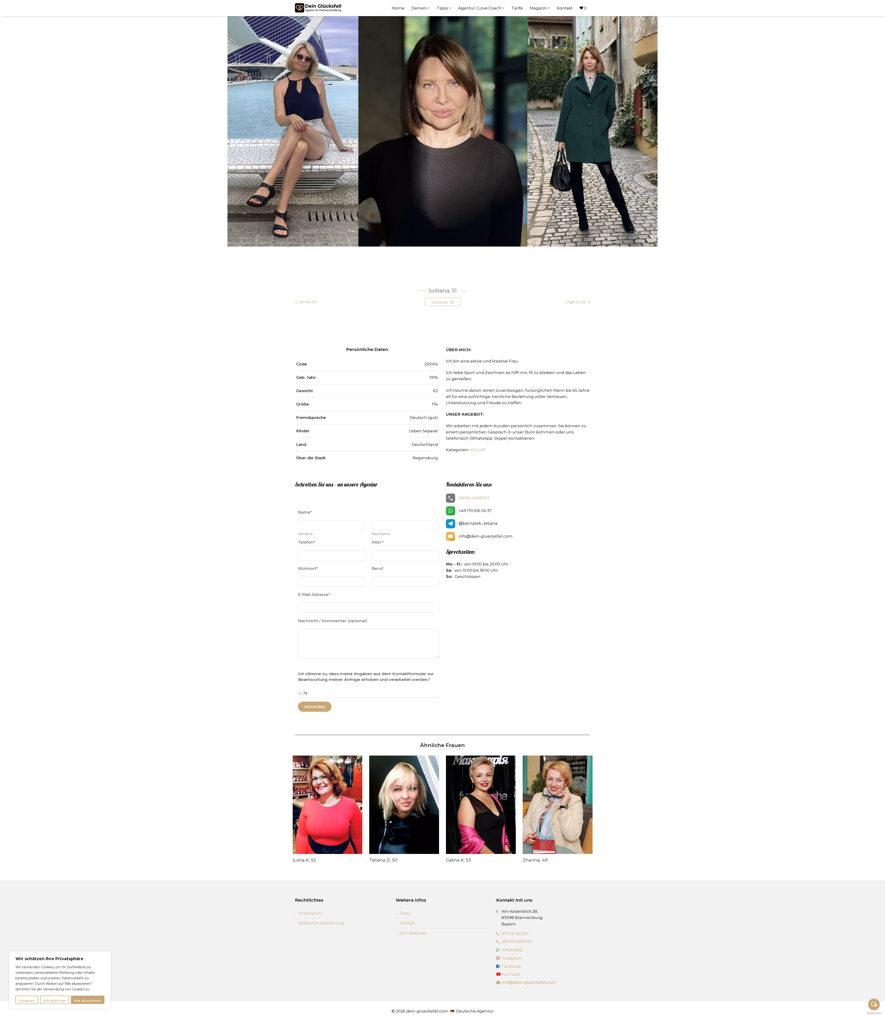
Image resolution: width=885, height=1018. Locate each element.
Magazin (539, 8)
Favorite (440, 302)
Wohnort (308, 568)
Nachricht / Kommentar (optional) (332, 620)
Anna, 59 (307, 302)
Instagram (512, 958)
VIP (482, 449)
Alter (378, 542)
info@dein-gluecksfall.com (529, 982)
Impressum (310, 913)
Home (398, 8)
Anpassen (26, 1001)
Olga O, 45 (576, 302)
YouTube (510, 974)
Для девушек (413, 933)
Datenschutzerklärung (321, 923)
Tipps (443, 8)
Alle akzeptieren (87, 1001)
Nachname (381, 534)
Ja (305, 693)
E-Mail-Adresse (314, 594)
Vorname (305, 534)
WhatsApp (512, 949)
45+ (473, 449)
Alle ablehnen (54, 1001)
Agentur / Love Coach (480, 8)
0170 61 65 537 (515, 933)
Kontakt (565, 8)
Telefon (306, 542)
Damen (419, 8)
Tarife (517, 8)
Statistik (407, 923)
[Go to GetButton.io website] (874, 1013)
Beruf (377, 568)
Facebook (511, 966)
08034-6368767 (474, 498)
